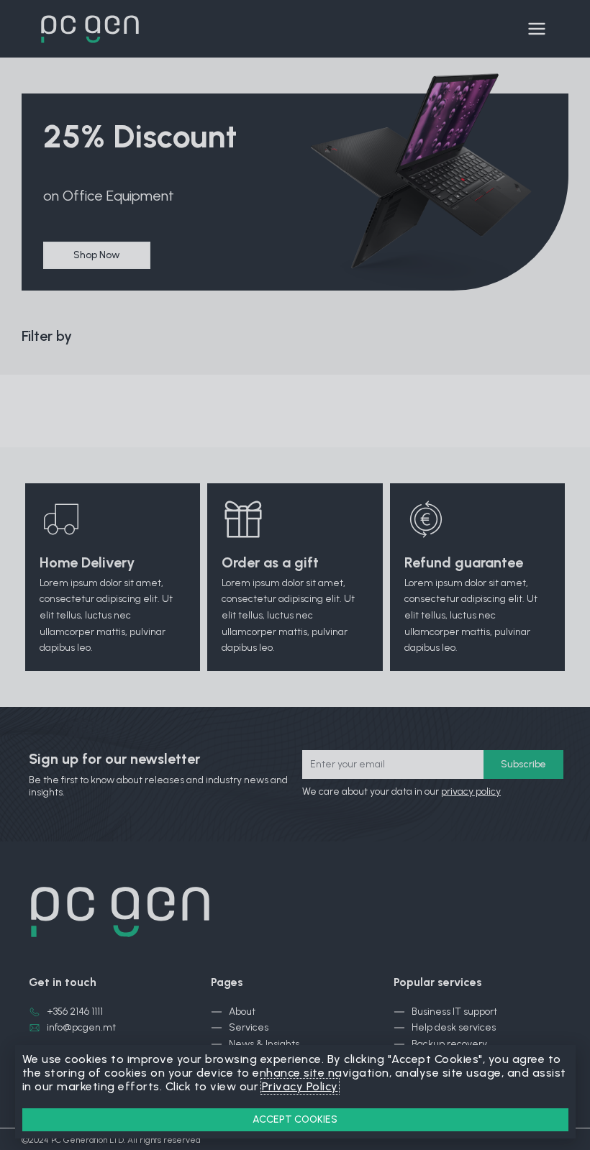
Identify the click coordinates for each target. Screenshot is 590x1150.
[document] (295, 575)
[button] (295, 1119)
